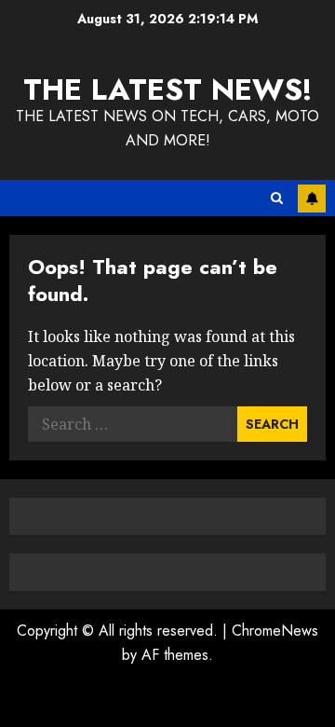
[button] (276, 198)
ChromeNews (275, 630)
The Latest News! (168, 89)
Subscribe (312, 199)
